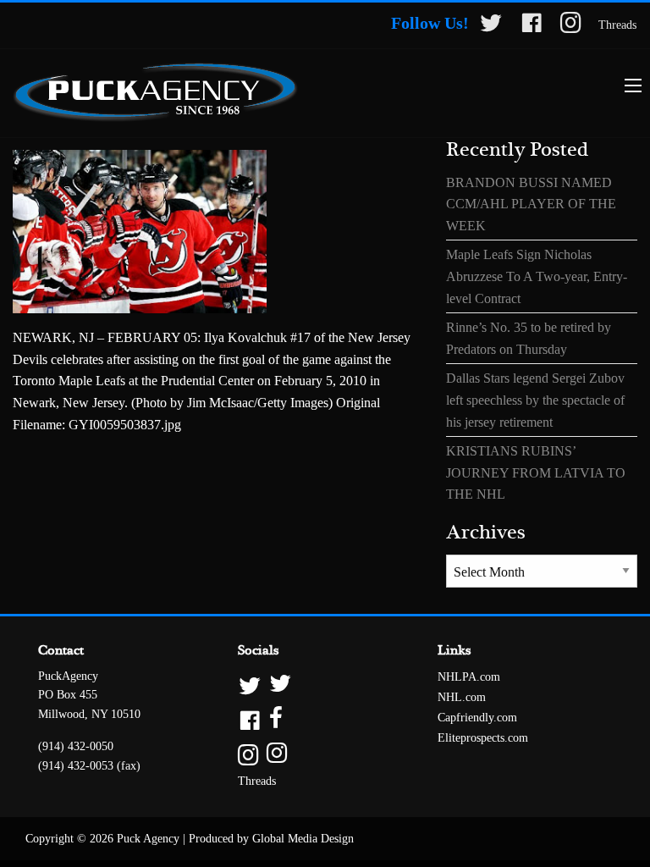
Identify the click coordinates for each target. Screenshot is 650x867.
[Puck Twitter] (491, 25)
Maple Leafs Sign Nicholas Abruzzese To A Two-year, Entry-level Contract (536, 276)
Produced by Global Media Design (271, 838)
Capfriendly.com (477, 717)
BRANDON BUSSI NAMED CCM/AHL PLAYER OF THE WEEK (531, 204)
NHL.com (462, 697)
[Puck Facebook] (531, 25)
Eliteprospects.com (483, 738)
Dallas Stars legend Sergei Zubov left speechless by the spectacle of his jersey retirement (535, 399)
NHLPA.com (469, 677)
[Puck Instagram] (571, 25)
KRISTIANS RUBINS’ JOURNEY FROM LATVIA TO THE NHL (535, 472)
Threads (617, 25)
